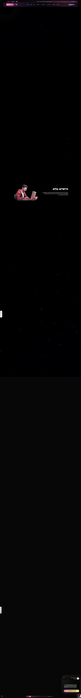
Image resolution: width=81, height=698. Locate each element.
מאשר (30, 696)
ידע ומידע (38, 4)
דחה (27, 696)
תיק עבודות (49, 4)
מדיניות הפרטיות (33, 696)
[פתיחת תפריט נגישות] (2, 696)
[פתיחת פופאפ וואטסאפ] (78, 695)
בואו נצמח (8, 1)
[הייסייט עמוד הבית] (71, 4)
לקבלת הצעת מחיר (10, 4)
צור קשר (28, 4)
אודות (34, 4)
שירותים (53, 4)
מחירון (31, 4)
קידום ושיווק (43, 4)
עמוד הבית (57, 4)
